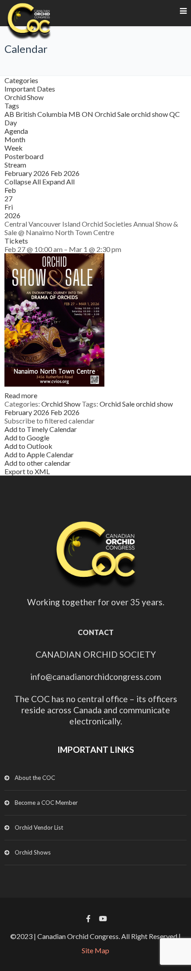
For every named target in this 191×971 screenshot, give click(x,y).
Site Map (95, 950)
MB (75, 114)
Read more (20, 395)
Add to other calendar (37, 463)
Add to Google (26, 437)
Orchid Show (24, 97)
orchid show (150, 114)
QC (174, 114)
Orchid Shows (33, 852)
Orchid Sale (113, 114)
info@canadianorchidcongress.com (95, 676)
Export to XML (27, 471)
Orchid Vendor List (39, 827)
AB (10, 114)
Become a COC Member (46, 802)
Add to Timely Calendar (40, 429)
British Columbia (42, 114)
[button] (49, 420)
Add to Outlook (28, 446)
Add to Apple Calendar (39, 454)
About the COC (35, 777)
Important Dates (29, 88)
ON (88, 114)
